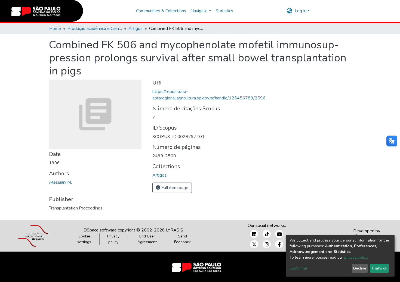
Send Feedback (182, 239)
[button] (289, 11)
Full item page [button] (174, 188)
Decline (359, 268)
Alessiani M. (60, 182)
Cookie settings (84, 239)
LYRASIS (174, 230)
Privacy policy (113, 239)
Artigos (135, 29)
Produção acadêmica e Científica (94, 29)
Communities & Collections (161, 11)
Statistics (224, 11)
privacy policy (355, 257)
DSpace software (100, 230)
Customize (298, 268)
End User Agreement (147, 239)
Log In (300, 11)
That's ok (379, 268)
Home (55, 29)
